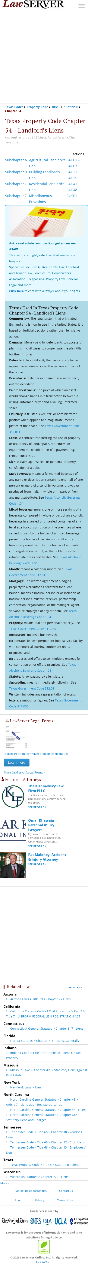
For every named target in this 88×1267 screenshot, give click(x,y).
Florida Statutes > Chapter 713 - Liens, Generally (44, 1041)
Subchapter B (16, 172)
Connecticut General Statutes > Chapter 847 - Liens (46, 1028)
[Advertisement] (44, 57)
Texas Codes (14, 107)
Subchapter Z (16, 195)
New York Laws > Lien (25, 1087)
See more (74, 987)
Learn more (16, 762)
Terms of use (65, 1200)
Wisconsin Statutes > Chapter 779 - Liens (39, 1177)
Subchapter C (16, 184)
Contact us (66, 1191)
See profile (36, 807)
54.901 (72, 195)
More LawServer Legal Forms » (24, 772)
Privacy (39, 1200)
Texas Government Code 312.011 (32, 688)
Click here (16, 291)
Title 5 (55, 107)
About (19, 1200)
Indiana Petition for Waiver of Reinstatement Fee (36, 754)
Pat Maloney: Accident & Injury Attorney (47, 857)
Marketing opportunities (31, 1191)
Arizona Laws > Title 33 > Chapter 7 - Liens (40, 999)
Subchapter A (16, 160)
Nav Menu (81, 6)
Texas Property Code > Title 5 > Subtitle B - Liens (44, 1165)
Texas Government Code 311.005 (32, 629)
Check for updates (51, 137)
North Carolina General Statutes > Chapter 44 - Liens (48, 1110)
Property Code (37, 107)
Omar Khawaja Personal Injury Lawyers (41, 825)
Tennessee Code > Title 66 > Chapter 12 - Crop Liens (47, 1142)
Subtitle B (71, 107)
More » (5, 1183)
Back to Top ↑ (44, 1262)
